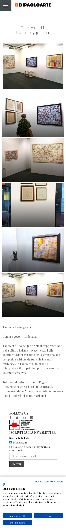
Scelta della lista (19, 438)
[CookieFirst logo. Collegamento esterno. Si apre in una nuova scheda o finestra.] (4, 484)
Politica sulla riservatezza (49, 481)
